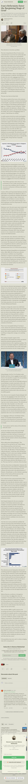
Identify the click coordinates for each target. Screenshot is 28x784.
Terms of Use (20, 765)
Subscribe (14, 757)
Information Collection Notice (16, 766)
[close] (24, 736)
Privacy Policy (14, 767)
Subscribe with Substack (15, 762)
